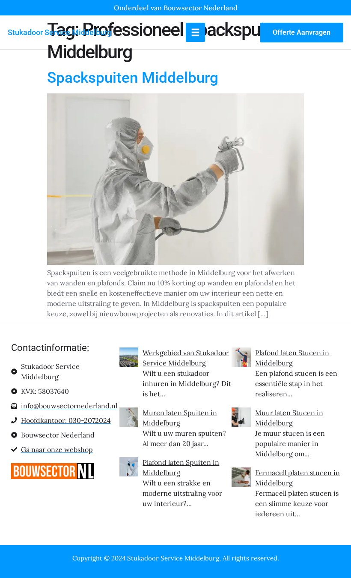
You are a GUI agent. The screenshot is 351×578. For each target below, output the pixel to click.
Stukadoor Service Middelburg (59, 32)
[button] (195, 32)
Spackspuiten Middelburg (132, 78)
